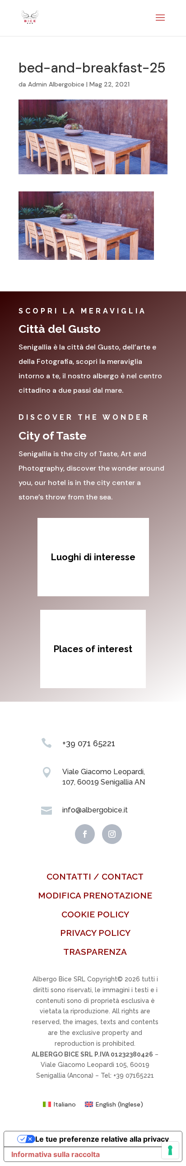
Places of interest (93, 649)
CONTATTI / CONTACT (95, 876)
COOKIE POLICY (95, 914)
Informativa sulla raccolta (55, 1154)
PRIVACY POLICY (95, 933)
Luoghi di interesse (93, 557)
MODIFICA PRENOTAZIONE (95, 895)
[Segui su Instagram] (112, 834)
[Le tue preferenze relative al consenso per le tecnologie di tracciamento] (170, 1150)
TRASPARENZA (95, 952)
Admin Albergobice (56, 84)
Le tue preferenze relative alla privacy (102, 1138)
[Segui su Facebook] (85, 834)
